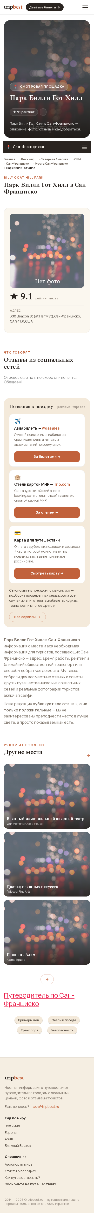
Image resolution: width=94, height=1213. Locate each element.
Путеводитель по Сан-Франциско (39, 999)
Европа (11, 1132)
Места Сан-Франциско (51, 163)
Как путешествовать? (22, 1177)
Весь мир (27, 159)
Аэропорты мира (19, 1164)
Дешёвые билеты (44, 7)
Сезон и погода (64, 1020)
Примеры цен (28, 1020)
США (77, 159)
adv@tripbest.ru (46, 1106)
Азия (9, 1139)
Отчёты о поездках (20, 1171)
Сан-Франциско (17, 163)
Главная (9, 159)
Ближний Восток (18, 1145)
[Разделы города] (84, 147)
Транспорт (29, 1030)
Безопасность (62, 1030)
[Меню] (85, 7)
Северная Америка (54, 159)
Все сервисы (27, 616)
